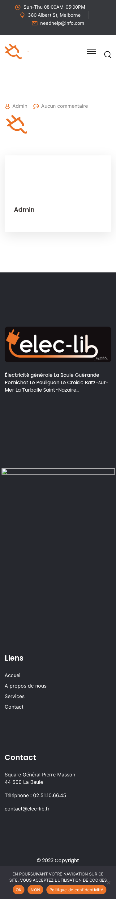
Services (14, 696)
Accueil (13, 675)
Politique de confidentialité (76, 889)
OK (19, 889)
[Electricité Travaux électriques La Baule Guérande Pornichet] (28, 51)
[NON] (108, 882)
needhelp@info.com (62, 23)
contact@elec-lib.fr (27, 809)
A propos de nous (25, 686)
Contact (14, 707)
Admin (19, 106)
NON (35, 889)
